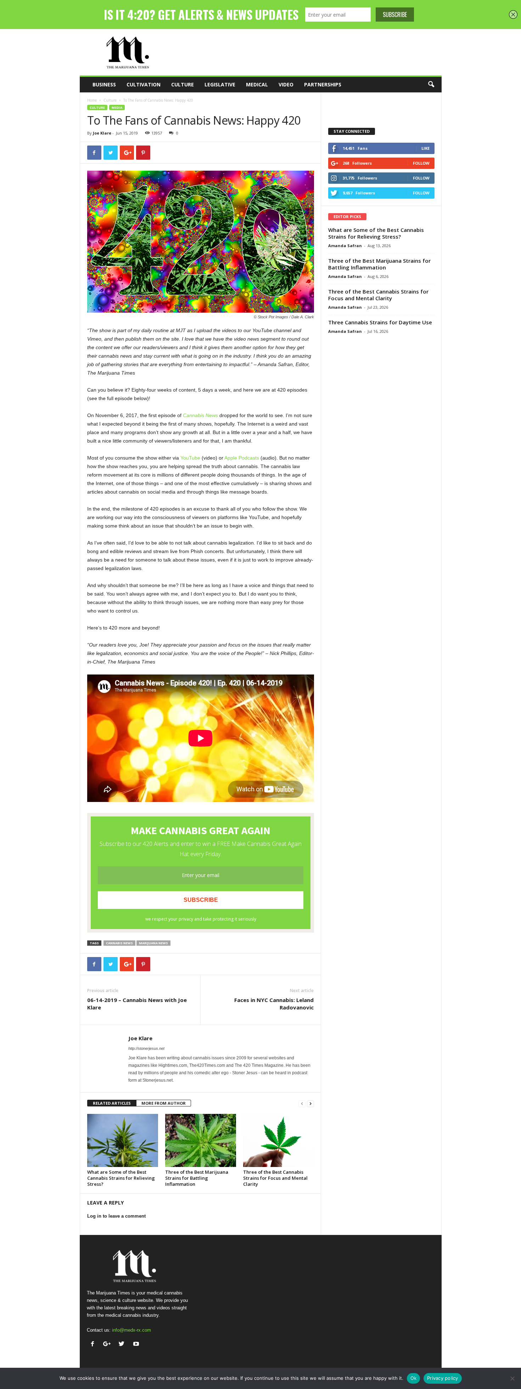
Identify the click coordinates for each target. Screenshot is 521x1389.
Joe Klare (102, 133)
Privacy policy (442, 1378)
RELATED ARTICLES (112, 1103)
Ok (413, 1378)
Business (104, 84)
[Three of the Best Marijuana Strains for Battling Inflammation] (200, 1140)
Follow (421, 163)
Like (425, 148)
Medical (257, 84)
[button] (431, 84)
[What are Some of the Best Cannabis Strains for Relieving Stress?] (122, 1140)
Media (117, 107)
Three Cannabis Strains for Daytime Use (380, 322)
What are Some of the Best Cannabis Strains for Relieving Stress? (121, 1178)
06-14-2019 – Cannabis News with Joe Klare (137, 1003)
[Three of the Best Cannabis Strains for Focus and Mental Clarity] (278, 1140)
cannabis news (119, 943)
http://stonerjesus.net (146, 1048)
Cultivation (144, 84)
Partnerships (322, 84)
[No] (512, 1378)
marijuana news (153, 943)
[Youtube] (137, 1344)
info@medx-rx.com (131, 1330)
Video (286, 84)
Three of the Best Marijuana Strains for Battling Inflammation (196, 1178)
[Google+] (108, 1344)
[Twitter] (123, 1344)
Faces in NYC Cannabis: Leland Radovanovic (274, 1003)
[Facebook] (94, 1344)
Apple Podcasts (241, 458)
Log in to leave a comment (116, 1216)
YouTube (190, 458)
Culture (182, 84)
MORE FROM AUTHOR (163, 1103)
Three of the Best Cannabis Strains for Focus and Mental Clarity (275, 1178)
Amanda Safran (345, 245)
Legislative (220, 84)
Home (92, 100)
